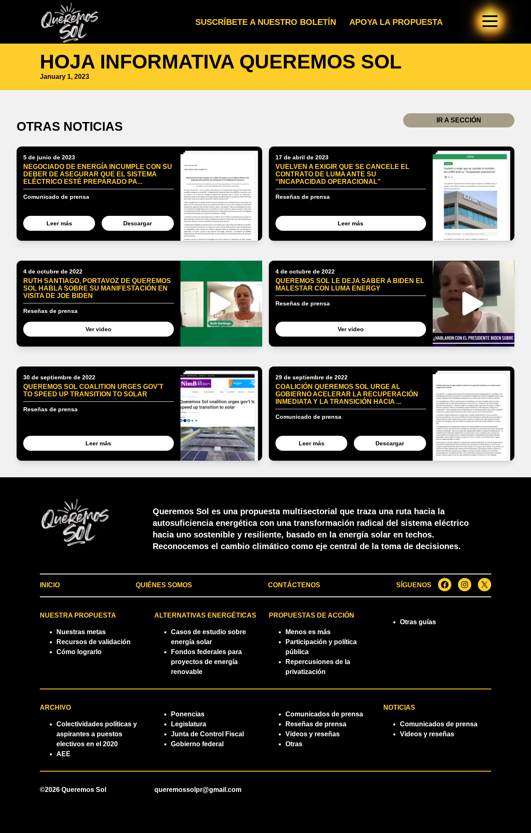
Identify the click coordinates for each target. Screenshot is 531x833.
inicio (50, 585)
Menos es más (308, 631)
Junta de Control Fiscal (207, 734)
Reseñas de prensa (315, 724)
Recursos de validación (93, 641)
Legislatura (188, 724)
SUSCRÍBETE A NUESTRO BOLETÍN (265, 22)
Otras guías (418, 621)
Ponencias (188, 714)
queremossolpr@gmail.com (197, 789)
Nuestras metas (81, 631)
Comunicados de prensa (324, 714)
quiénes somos (164, 585)
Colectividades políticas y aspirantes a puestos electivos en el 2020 (96, 734)
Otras (293, 744)
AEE (63, 753)
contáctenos (294, 585)
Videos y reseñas (312, 734)
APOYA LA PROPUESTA (396, 22)
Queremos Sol (83, 789)
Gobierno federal (197, 744)
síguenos (413, 585)
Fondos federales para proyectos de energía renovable (206, 661)
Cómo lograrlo (79, 651)
